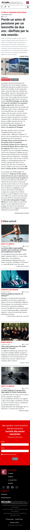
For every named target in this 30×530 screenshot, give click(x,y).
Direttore (10, 476)
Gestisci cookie (14, 522)
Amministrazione (6, 497)
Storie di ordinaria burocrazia (13, 12)
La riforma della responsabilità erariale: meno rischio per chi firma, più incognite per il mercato (13, 250)
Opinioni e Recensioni (9, 290)
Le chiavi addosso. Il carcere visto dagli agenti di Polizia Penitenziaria (13, 391)
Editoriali (10, 483)
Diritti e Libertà (7, 244)
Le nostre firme (12, 480)
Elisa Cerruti (18, 525)
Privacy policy (12, 454)
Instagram (15, 79)
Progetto (10, 473)
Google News (6, 79)
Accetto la (9, 454)
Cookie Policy (19, 519)
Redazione (4, 494)
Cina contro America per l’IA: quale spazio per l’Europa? (13, 347)
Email (2, 448)
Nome (3, 441)
